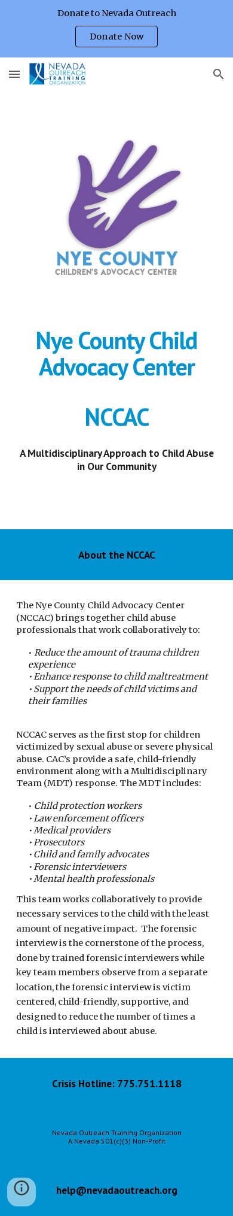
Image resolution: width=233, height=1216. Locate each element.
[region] (116, 28)
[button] (14, 73)
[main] (116, 378)
